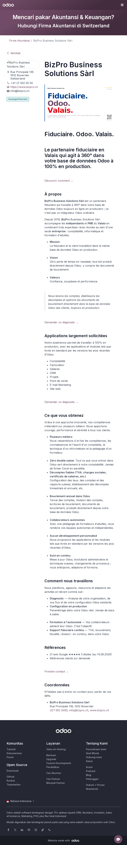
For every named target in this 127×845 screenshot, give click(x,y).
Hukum (90, 784)
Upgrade (51, 759)
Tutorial (11, 749)
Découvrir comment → (58, 180)
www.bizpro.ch (99, 710)
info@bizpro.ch (78, 710)
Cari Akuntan (53, 773)
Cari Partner (53, 779)
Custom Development (58, 763)
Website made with (59, 840)
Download (12, 770)
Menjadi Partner (55, 782)
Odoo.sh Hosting (56, 749)
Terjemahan (14, 784)
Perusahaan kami (96, 749)
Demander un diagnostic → (61, 322)
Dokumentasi (14, 753)
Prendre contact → (56, 671)
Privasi (101, 784)
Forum (10, 757)
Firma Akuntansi (19, 40)
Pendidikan (52, 767)
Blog (88, 775)
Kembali (15, 53)
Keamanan (92, 788)
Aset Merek (92, 753)
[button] (122, 5)
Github (10, 776)
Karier (89, 761)
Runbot (11, 780)
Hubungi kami (94, 757)
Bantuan (51, 755)
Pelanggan (92, 779)
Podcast (90, 771)
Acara (89, 767)
